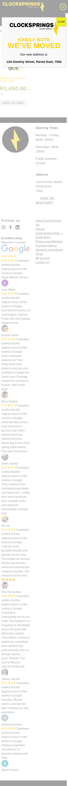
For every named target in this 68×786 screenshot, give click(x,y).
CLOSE (61, 22)
